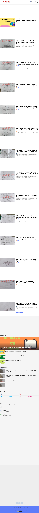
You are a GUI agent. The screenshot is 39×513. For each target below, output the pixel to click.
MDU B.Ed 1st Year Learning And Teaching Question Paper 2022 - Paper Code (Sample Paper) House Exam (26, 107)
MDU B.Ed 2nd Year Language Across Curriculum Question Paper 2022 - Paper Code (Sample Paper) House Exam (26, 216)
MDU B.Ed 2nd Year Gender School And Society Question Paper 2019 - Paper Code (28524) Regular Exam (26, 304)
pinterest (30, 394)
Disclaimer (29, 507)
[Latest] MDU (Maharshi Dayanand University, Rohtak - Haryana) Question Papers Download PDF (26, 19)
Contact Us (13, 507)
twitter (10, 396)
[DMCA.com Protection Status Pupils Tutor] (19, 511)
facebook (10, 394)
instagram (30, 396)
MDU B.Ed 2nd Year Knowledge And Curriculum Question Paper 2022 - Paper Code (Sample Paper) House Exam (26, 238)
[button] (31, 1)
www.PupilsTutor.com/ (24, 510)
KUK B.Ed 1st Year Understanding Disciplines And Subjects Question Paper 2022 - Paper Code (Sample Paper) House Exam (21, 371)
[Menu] (1, 2)
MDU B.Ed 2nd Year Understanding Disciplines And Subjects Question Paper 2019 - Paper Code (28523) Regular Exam (26, 282)
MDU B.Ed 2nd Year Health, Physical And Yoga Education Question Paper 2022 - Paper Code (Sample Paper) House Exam (27, 172)
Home (9, 507)
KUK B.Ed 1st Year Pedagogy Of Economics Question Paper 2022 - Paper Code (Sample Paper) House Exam (21, 376)
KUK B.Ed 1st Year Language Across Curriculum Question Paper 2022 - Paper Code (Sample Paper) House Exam (22, 385)
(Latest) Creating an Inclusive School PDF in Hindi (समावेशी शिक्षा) (15, 351)
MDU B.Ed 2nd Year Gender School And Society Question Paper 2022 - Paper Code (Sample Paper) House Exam (26, 194)
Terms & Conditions (19, 507)
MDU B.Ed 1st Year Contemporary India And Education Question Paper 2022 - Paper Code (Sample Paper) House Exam (27, 129)
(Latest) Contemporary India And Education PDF (13, 360)
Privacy (25, 507)
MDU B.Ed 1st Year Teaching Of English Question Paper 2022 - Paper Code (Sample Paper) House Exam (26, 85)
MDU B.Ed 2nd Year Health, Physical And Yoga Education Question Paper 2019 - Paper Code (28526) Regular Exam (27, 260)
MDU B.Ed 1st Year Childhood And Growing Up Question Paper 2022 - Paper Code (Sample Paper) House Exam (26, 41)
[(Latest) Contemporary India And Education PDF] (2, 362)
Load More (19, 312)
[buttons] (16, 503)
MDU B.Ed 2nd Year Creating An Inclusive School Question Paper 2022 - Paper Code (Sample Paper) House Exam (26, 151)
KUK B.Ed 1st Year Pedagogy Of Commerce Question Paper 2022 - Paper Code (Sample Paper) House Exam (21, 381)
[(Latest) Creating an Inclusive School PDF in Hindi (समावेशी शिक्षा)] (2, 352)
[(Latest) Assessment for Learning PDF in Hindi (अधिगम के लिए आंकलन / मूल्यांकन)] (2, 357)
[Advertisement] (19, 12)
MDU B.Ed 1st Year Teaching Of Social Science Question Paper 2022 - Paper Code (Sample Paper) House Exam (26, 63)
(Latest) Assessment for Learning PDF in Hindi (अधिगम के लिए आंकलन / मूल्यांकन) (17, 355)
